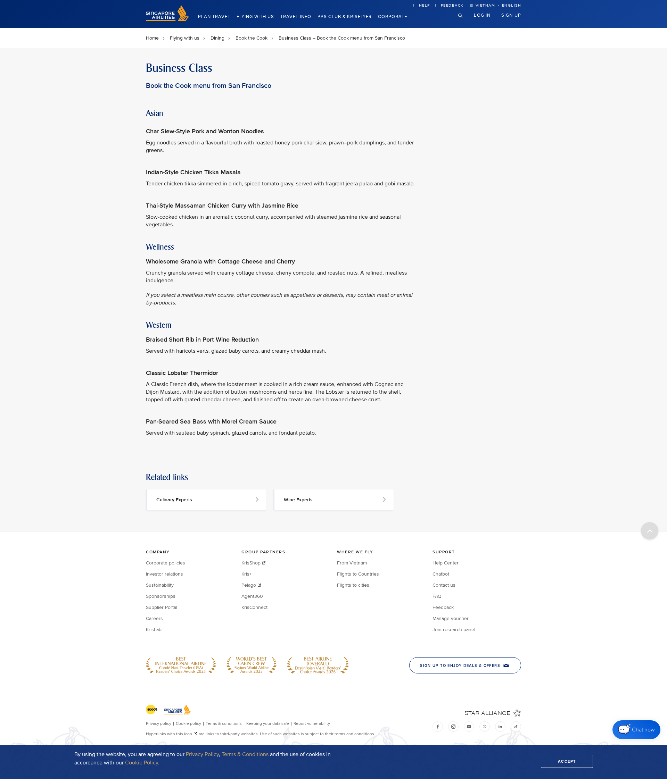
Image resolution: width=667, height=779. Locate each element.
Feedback (452, 5)
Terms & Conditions (245, 754)
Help (424, 5)
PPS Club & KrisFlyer (345, 16)
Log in (482, 15)
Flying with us (255, 16)
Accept (567, 761)
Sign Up (511, 15)
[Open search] (464, 21)
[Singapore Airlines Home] (167, 20)
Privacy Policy (202, 754)
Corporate (392, 16)
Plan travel (214, 16)
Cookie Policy (141, 762)
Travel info (295, 16)
